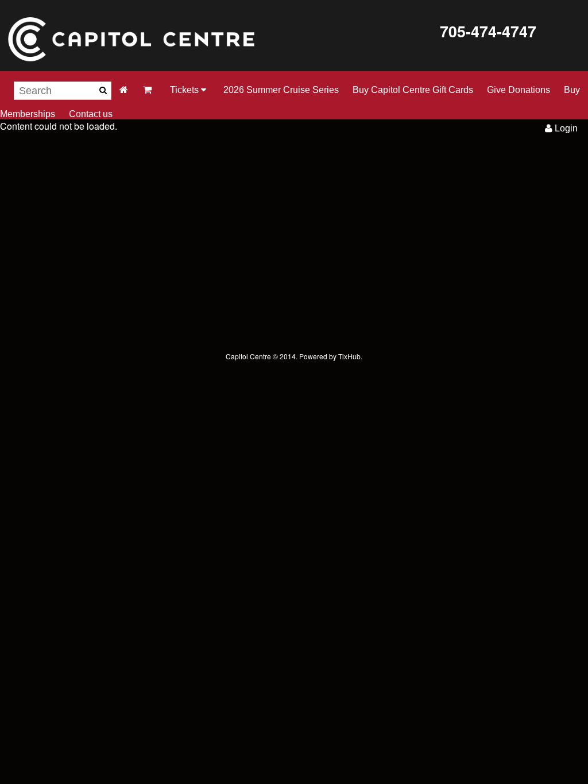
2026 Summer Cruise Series (281, 90)
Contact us (91, 114)
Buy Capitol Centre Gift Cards (413, 90)
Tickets (185, 90)
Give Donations (518, 90)
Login (565, 128)
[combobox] (62, 90)
